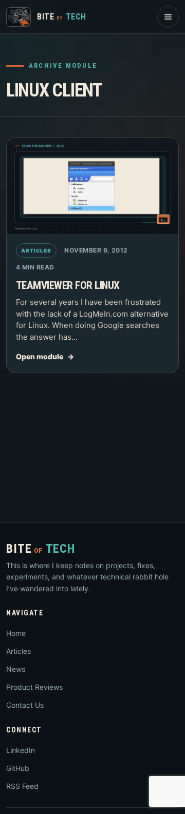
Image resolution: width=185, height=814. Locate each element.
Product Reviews (34, 687)
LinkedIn (20, 750)
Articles (36, 250)
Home (16, 633)
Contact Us (25, 705)
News (15, 669)
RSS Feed (22, 786)
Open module (39, 356)
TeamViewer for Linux (68, 285)
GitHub (17, 768)
